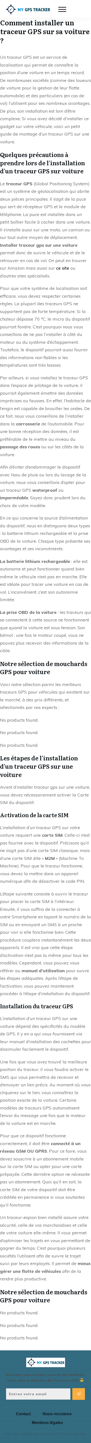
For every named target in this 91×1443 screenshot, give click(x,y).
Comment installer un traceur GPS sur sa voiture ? (45, 31)
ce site (62, 268)
